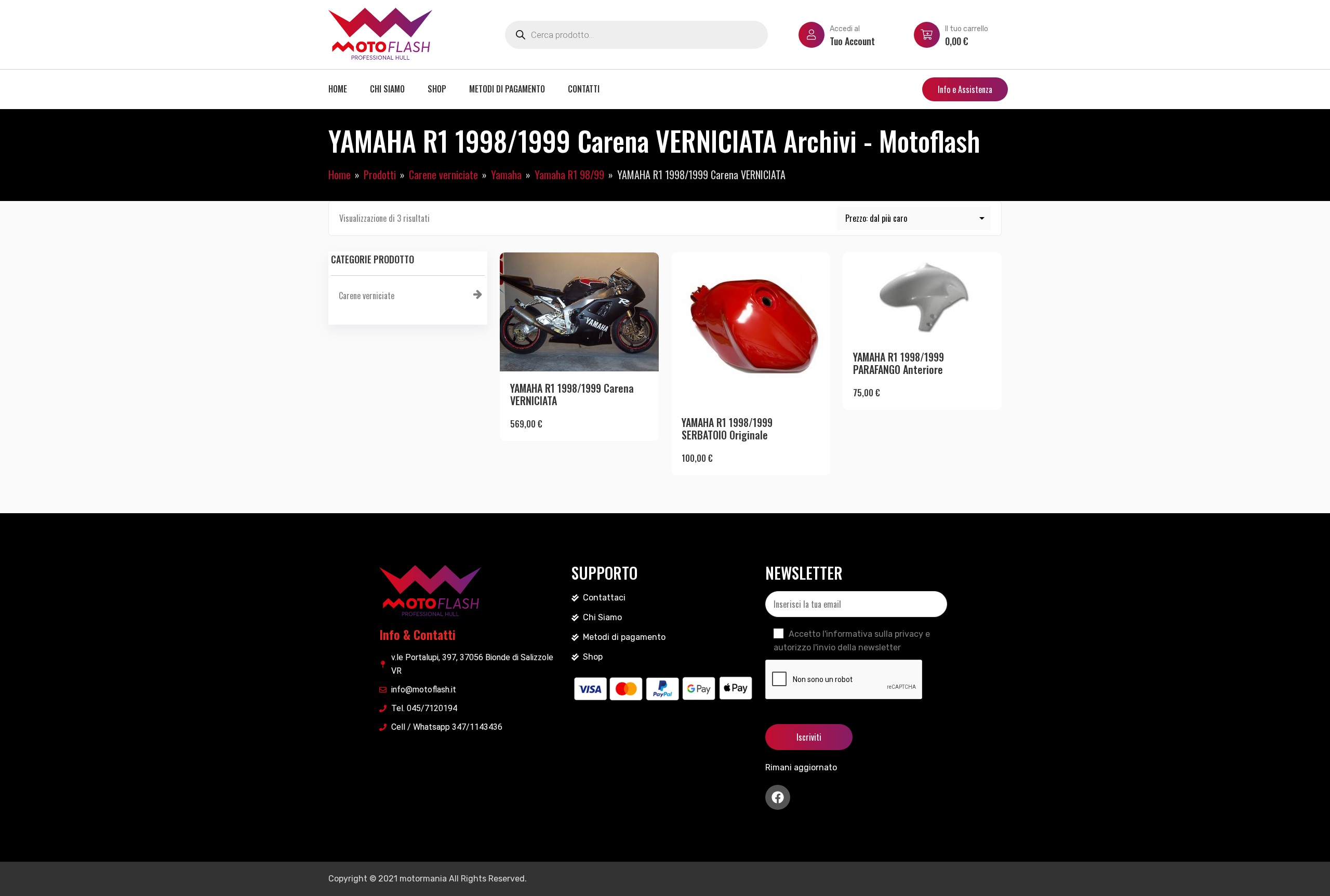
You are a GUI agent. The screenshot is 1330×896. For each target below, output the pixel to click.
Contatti (584, 89)
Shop (437, 89)
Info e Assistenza (965, 89)
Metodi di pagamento (507, 89)
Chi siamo (387, 89)
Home (337, 89)
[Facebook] (777, 797)
